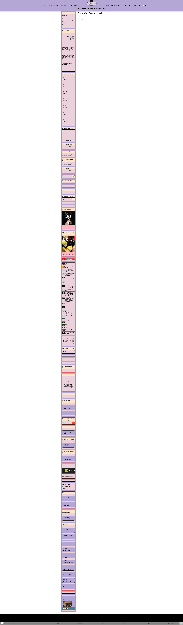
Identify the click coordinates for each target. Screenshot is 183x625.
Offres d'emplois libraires (67, 552)
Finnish (65, 102)
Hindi (65, 114)
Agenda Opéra (66, 546)
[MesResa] (57, 623)
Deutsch (65, 86)
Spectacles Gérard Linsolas (68, 532)
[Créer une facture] (102, 623)
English (65, 79)
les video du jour (68, 333)
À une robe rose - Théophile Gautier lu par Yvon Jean (69, 314)
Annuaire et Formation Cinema (68, 440)
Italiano (65, 84)
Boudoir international (115, 5)
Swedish (65, 93)
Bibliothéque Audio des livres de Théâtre (68, 337)
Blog (75, 5)
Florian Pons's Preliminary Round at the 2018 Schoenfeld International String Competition (69, 294)
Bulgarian (65, 105)
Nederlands (66, 88)
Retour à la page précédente (82, 19)
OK (73, 176)
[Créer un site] (12, 623)
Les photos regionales (68, 558)
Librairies (130, 5)
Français (65, 77)
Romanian (66, 95)
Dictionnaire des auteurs (68, 5)
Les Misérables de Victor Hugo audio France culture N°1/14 (69, 269)
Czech (65, 109)
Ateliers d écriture (67, 576)
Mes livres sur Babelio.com (66, 481)
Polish (65, 98)
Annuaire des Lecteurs (67, 494)
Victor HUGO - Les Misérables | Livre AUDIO (68, 278)
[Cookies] (2, 623)
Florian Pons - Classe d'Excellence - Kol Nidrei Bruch (69, 299)
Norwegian (66, 100)
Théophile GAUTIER (69, 311)
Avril (66, 317)
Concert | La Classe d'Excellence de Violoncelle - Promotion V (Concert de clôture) (69, 308)
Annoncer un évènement (66, 147)
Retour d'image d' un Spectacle (67, 583)
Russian (65, 116)
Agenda (107, 5)
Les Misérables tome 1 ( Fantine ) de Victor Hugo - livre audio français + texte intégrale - (70, 274)
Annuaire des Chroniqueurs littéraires (67, 454)
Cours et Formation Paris (68, 428)
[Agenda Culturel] (171, 623)
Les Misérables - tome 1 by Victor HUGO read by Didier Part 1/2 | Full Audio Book (69, 289)
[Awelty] (80, 623)
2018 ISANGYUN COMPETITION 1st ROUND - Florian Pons (69, 303)
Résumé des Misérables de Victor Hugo (69, 263)
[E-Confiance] (125, 623)
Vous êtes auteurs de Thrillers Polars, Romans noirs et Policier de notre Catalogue (68, 571)
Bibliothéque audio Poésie (68, 339)
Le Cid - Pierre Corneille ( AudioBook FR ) (69, 328)
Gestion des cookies (91, 619)
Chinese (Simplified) (67, 119)
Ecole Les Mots (67, 408)
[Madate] (34, 623)
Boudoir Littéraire (123, 5)
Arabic (65, 123)
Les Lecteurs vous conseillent (68, 500)
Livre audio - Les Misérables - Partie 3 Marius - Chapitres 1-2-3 (69, 282)
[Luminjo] (148, 623)
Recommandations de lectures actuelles (68, 564)
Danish (65, 107)
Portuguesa (66, 91)
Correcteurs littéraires (57, 5)
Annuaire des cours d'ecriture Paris (68, 403)
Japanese (65, 121)
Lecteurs (49, 5)
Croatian (65, 112)
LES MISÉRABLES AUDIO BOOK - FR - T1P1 (69, 265)
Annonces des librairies (68, 540)
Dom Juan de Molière (69, 325)
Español (65, 81)
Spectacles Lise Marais (67, 525)
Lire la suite (65, 604)
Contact (44, 5)
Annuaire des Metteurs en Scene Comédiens (68, 513)
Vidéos (64, 347)
